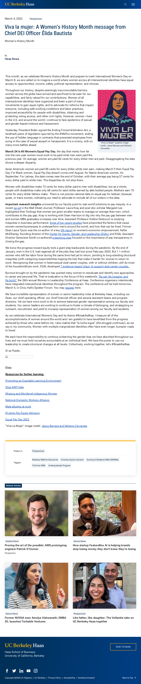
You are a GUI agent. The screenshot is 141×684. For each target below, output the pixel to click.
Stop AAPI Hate (14, 387)
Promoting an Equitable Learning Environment (33, 380)
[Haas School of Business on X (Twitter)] (14, 671)
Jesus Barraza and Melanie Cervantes (64, 426)
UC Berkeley (40, 678)
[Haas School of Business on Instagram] (35, 671)
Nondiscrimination (86, 678)
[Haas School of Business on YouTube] (28, 671)
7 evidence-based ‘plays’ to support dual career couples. (95, 266)
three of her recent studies (66, 222)
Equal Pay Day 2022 (17, 419)
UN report (66, 230)
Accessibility (70, 678)
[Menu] (133, 4)
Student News (12, 541)
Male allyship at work (18, 406)
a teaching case (61, 237)
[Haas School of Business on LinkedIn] (21, 671)
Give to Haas (123, 646)
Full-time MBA (38, 465)
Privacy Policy (54, 678)
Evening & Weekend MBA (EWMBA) (103, 459)
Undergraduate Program (59, 465)
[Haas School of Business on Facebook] (7, 671)
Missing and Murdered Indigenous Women (31, 393)
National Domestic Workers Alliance (27, 400)
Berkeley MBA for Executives (45, 459)
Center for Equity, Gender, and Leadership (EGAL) (79, 234)
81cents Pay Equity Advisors (22, 413)
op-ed (17, 208)
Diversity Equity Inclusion (72, 459)
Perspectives (36, 19)
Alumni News (80, 541)
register (69, 287)
